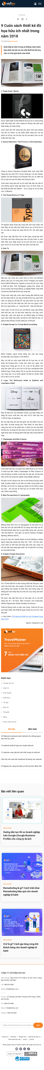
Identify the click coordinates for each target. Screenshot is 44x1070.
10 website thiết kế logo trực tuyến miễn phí (17, 746)
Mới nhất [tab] (32, 729)
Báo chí (6, 707)
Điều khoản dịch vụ (34, 1037)
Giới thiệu (13, 1037)
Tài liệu (5, 702)
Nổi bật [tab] (11, 729)
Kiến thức (6, 698)
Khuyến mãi (22, 1037)
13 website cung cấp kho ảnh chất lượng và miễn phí (20, 752)
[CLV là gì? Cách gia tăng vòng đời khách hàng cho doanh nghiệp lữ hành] (22, 922)
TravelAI (6, 712)
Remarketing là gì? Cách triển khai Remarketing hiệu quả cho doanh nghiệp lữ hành (21, 891)
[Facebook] (26, 19)
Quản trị (6, 688)
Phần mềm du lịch (9, 722)
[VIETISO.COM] (8, 3)
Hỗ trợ (25, 1039)
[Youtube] (16, 1049)
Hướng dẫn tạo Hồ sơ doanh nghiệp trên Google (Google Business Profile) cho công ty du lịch (21, 835)
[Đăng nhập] (35, 4)
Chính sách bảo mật (14, 1039)
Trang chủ (5, 1037)
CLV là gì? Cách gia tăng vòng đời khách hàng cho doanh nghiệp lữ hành (20, 947)
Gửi (38, 1025)
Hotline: (9, 1013)
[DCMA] (30, 1054)
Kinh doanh (7, 693)
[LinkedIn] (24, 1049)
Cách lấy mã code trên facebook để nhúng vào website (21, 759)
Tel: (7, 985)
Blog (5, 717)
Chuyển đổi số (8, 683)
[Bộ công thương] (22, 1059)
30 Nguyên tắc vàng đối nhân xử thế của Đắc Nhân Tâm (21, 766)
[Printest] (22, 19)
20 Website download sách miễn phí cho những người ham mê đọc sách (21, 737)
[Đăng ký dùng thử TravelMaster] (22, 650)
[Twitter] (18, 19)
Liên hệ (31, 1039)
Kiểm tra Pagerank (15, 1054)
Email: (9, 989)
